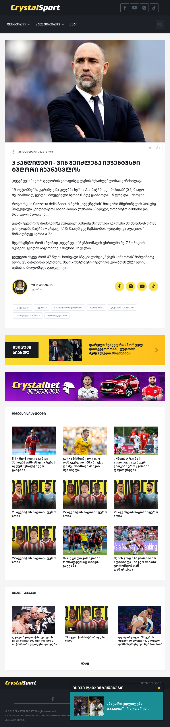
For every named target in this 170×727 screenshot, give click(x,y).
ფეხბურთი (16, 24)
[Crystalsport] (35, 8)
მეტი (73, 24)
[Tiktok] (153, 286)
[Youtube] (142, 286)
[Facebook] (119, 286)
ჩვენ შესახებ (151, 683)
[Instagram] (130, 286)
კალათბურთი (47, 24)
